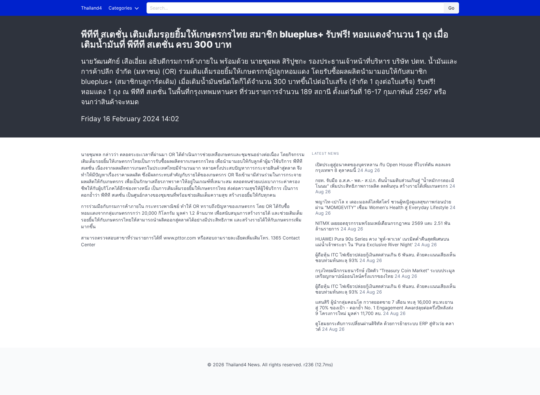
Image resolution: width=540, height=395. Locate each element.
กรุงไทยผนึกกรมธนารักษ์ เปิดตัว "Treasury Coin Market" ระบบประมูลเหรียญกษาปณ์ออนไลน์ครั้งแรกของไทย (385, 273)
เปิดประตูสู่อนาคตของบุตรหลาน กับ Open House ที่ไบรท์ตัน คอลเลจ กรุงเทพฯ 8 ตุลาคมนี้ (383, 167)
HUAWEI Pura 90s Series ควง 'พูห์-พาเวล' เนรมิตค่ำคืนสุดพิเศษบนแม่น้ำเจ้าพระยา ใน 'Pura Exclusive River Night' (382, 241)
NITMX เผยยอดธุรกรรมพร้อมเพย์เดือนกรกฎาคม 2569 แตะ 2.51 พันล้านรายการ (382, 226)
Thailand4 (91, 8)
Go (451, 8)
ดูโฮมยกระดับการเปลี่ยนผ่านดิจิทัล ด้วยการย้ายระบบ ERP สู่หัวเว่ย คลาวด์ (384, 326)
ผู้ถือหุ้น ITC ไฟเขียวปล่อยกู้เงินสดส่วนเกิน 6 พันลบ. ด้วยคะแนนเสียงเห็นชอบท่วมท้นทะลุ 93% (385, 257)
